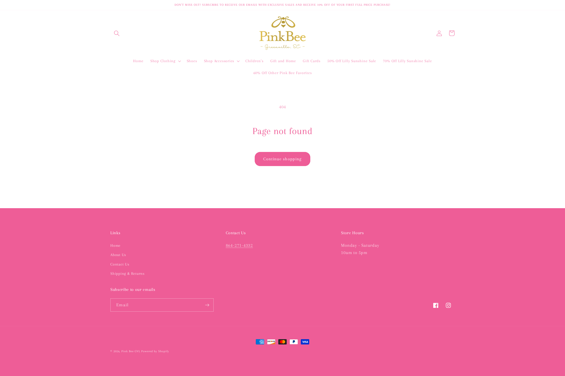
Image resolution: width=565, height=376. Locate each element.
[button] (116, 33)
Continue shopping (282, 159)
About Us (118, 255)
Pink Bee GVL (130, 351)
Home (115, 245)
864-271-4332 (239, 245)
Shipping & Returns (127, 273)
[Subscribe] (207, 305)
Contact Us (119, 264)
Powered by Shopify (155, 351)
